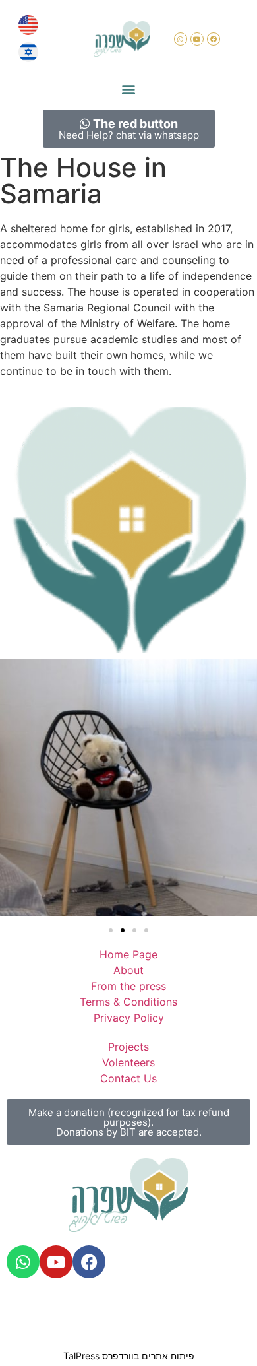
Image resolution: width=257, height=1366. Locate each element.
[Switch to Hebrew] (28, 52)
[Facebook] (213, 39)
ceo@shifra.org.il (205, 1299)
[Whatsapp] (180, 39)
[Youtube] (197, 39)
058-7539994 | (46, 1299)
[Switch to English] (28, 25)
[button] (129, 89)
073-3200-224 (123, 1299)
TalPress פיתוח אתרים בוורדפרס (128, 1355)
